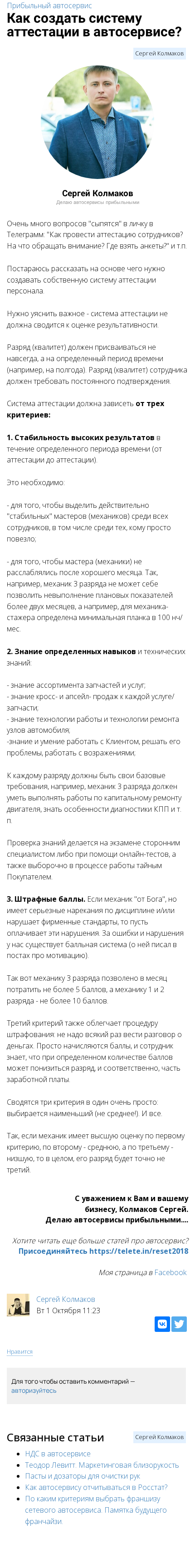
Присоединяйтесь (53, 1251)
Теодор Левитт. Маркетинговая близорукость (102, 1465)
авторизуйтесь (33, 1390)
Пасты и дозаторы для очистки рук (82, 1476)
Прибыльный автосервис (49, 5)
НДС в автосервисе (58, 1454)
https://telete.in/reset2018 (138, 1251)
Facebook (170, 1272)
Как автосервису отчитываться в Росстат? (96, 1487)
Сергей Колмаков (159, 53)
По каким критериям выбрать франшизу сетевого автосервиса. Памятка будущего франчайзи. (96, 1510)
